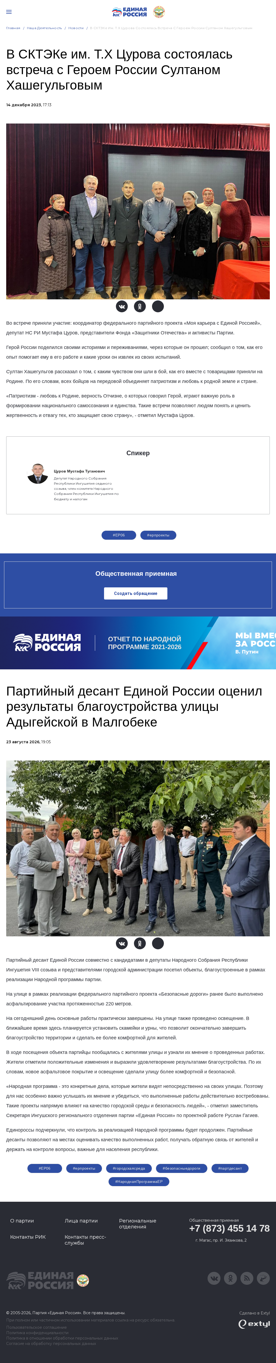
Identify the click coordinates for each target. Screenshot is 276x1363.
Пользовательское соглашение (36, 1327)
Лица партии (81, 1221)
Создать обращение (135, 593)
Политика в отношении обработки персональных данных (62, 1338)
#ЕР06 (119, 535)
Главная (13, 28)
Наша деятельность (44, 28)
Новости (76, 28)
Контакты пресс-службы (85, 1240)
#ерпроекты (158, 535)
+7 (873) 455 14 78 (229, 1228)
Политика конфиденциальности (37, 1333)
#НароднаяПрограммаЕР (139, 1181)
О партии (22, 1221)
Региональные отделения (137, 1224)
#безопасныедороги (181, 1168)
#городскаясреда (129, 1168)
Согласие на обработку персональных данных (51, 1343)
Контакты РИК (28, 1237)
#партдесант (230, 1168)
